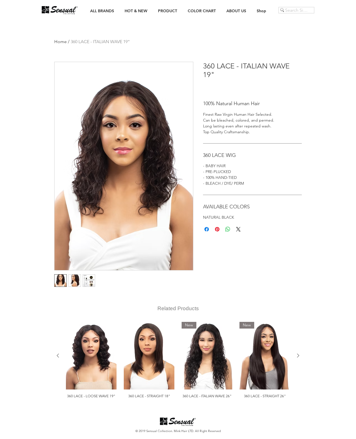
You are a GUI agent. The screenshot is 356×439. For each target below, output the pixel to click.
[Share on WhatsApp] (227, 229)
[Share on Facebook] (206, 229)
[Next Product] (298, 355)
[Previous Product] (58, 355)
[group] (178, 362)
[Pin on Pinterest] (217, 229)
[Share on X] (238, 229)
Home (60, 41)
